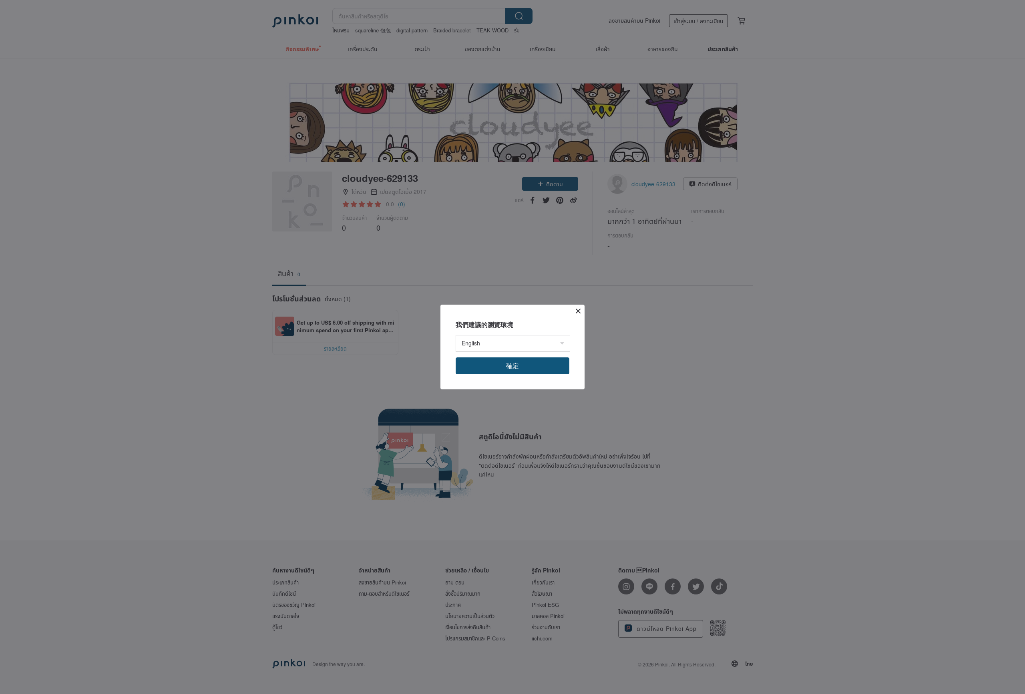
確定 (512, 365)
